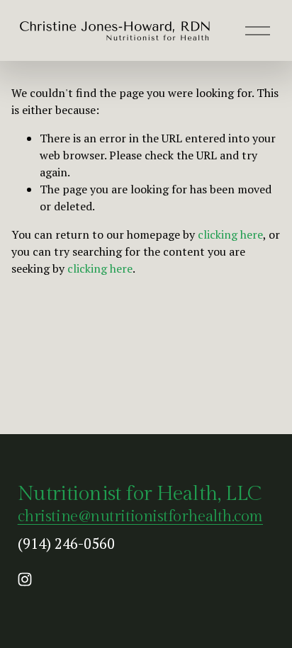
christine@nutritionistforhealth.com (140, 516)
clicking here (230, 234)
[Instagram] (25, 579)
